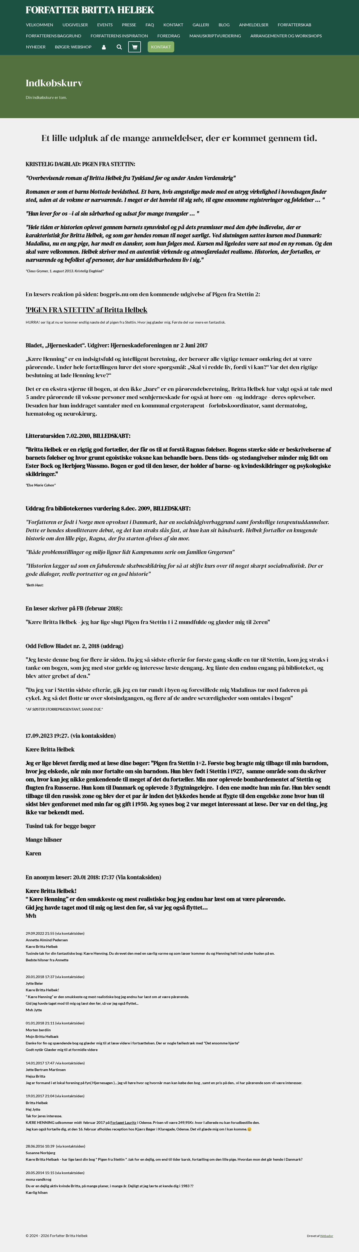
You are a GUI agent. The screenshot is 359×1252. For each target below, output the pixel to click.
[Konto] (104, 46)
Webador (326, 1236)
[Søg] (119, 46)
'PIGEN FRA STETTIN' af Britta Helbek (86, 310)
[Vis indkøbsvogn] (134, 46)
